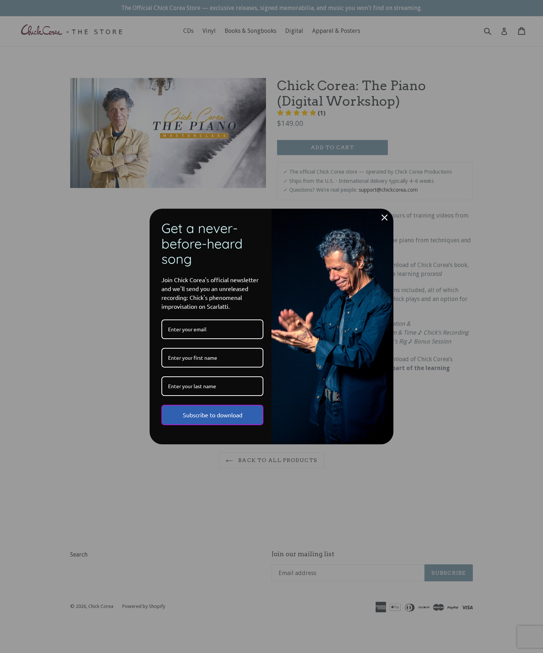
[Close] (384, 217)
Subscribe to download (212, 414)
